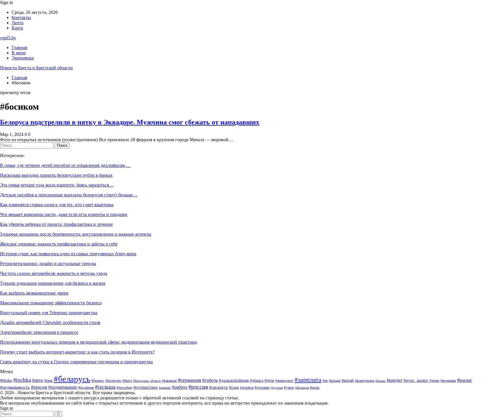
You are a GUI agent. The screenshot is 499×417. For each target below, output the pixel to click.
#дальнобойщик (234, 380)
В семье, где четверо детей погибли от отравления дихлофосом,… (65, 165)
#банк (48, 381)
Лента (17, 22)
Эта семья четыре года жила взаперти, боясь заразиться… (56, 185)
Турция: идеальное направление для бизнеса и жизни (52, 283)
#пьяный (165, 387)
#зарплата (308, 379)
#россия (198, 387)
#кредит (395, 380)
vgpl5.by (8, 37)
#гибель (210, 380)
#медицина (448, 381)
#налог (464, 380)
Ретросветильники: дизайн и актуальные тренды (48, 263)
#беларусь (72, 379)
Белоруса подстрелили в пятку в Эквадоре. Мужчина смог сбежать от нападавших (129, 122)
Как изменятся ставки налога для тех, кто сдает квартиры (56, 204)
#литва (434, 381)
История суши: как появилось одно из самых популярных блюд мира (68, 253)
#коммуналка (364, 381)
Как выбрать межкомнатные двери (34, 293)
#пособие (124, 387)
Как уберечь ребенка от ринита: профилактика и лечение (56, 224)
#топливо (262, 387)
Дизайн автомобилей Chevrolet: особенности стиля (50, 322)
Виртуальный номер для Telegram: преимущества (48, 312)
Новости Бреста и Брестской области (36, 67)
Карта (17, 27)
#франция (302, 387)
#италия (334, 381)
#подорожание (62, 387)
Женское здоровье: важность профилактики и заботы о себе (59, 243)
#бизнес (97, 381)
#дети (269, 380)
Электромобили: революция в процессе (39, 332)
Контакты (21, 17)
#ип (325, 381)
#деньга (256, 380)
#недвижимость (15, 387)
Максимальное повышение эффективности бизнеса (51, 302)
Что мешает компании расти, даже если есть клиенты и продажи (63, 214)
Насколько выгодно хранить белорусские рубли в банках (56, 175)
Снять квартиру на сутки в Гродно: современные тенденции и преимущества (76, 361)
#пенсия (39, 387)
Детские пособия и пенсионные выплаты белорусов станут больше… (68, 194)
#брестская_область (147, 380)
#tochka (22, 380)
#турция (277, 387)
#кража (380, 380)
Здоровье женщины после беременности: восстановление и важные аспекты (75, 234)
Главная (19, 47)
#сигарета (218, 387)
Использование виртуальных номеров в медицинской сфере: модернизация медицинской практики (98, 342)
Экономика (23, 57)
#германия (189, 380)
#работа (179, 387)
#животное (284, 381)
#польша (105, 387)
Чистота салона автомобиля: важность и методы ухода (53, 273)
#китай (348, 380)
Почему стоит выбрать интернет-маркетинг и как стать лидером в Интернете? (77, 351)
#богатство (113, 381)
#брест (127, 381)
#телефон (247, 388)
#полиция (86, 388)
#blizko (6, 380)
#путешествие (145, 387)
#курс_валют (416, 380)
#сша (234, 387)
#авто (37, 380)
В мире (19, 52)
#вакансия (169, 381)
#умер (289, 387)
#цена (314, 388)
